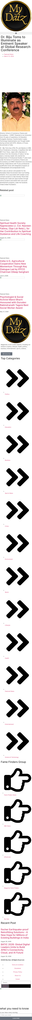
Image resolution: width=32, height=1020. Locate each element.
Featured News (8, 54)
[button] (16, 33)
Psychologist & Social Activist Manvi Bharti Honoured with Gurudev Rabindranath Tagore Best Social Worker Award (14, 302)
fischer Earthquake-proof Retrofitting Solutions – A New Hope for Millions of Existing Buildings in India (15, 933)
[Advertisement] (16, 75)
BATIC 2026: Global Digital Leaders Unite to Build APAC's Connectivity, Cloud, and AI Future (15, 948)
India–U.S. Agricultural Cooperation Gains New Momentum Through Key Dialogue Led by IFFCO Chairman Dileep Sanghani (14, 266)
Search (5, 986)
